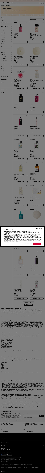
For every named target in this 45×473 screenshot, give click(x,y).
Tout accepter (37, 243)
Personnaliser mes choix (27, 243)
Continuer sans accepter (38, 228)
